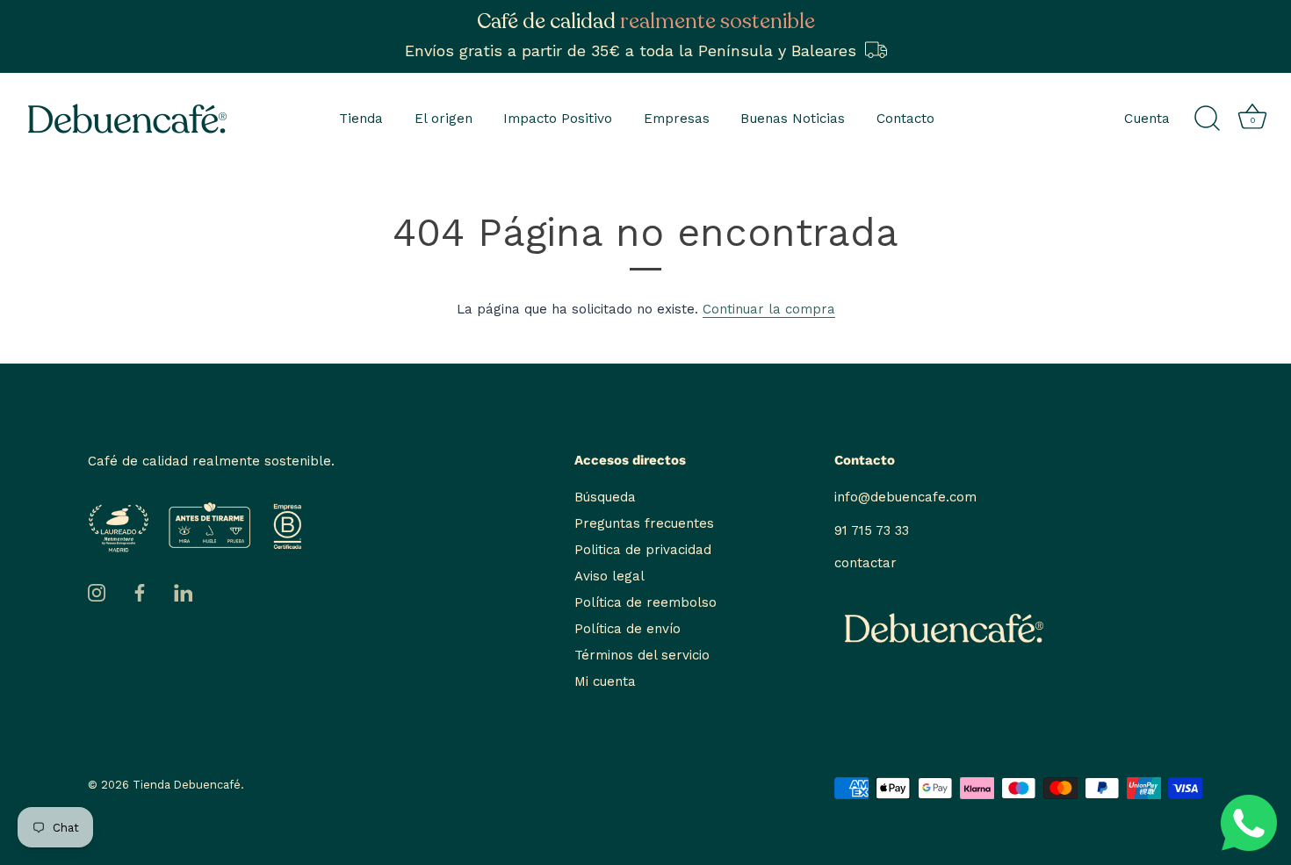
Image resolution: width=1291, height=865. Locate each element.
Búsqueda (605, 497)
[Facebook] (139, 592)
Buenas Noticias (792, 118)
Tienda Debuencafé (187, 784)
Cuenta (1147, 118)
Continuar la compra (769, 309)
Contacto (905, 118)
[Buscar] (1206, 118)
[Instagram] (96, 592)
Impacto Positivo (557, 118)
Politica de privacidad (642, 550)
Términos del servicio (642, 655)
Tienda (361, 118)
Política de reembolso (645, 602)
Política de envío (627, 629)
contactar (865, 563)
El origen (443, 118)
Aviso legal (609, 576)
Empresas (677, 118)
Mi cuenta (605, 681)
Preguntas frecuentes (644, 523)
